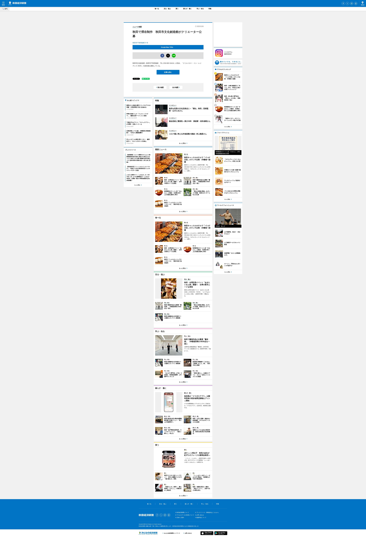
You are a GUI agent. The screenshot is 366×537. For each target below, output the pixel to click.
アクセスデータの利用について (185, 515)
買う (177, 9)
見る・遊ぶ (167, 9)
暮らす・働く (187, 9)
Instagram (351, 3)
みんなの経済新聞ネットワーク (148, 533)
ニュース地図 (137, 27)
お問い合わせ (200, 515)
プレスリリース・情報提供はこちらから (207, 512)
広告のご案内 (180, 517)
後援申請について (201, 517)
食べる (157, 9)
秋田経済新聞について (183, 512)
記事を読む (168, 72)
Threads (355, 3)
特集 (210, 9)
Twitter (347, 3)
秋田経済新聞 (17, 3)
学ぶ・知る (200, 9)
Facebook (343, 3)
